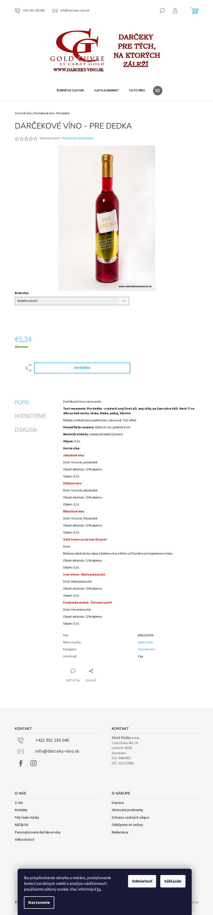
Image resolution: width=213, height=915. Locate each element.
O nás (19, 802)
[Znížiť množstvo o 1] (30, 370)
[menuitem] (70, 90)
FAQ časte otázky (27, 817)
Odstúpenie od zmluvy (127, 825)
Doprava (118, 802)
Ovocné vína (146, 649)
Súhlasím (173, 881)
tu (99, 889)
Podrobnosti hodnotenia (77, 138)
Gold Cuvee (145, 642)
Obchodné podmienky (127, 810)
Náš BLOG (22, 825)
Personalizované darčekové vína (38, 832)
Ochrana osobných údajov (130, 817)
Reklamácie (120, 832)
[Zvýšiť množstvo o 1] (30, 365)
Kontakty (21, 810)
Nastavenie (39, 902)
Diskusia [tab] (26, 430)
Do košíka (82, 368)
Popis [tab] (22, 402)
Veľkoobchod (24, 839)
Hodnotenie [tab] (30, 416)
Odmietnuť (142, 881)
